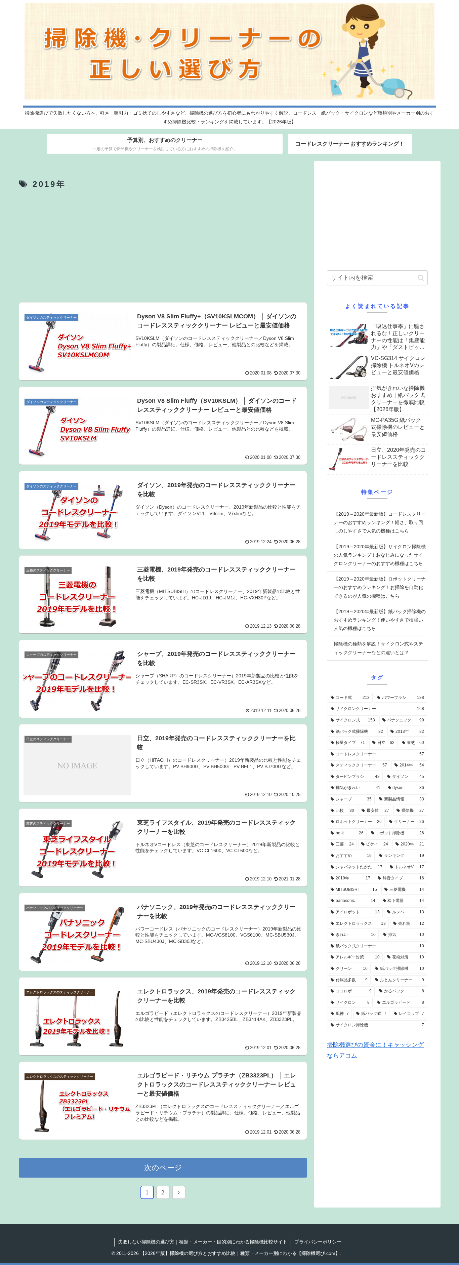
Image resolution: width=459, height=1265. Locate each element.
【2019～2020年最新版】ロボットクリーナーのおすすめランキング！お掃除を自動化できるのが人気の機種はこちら (380, 587)
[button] (421, 278)
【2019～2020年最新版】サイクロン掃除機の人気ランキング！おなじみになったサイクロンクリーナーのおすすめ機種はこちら (380, 555)
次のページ (163, 1167)
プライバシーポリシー (317, 1241)
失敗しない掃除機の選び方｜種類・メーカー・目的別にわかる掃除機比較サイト (202, 1241)
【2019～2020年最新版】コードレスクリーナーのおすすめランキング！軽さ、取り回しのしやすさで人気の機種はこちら (380, 522)
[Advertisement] (163, 247)
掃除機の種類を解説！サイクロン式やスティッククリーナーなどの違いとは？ (378, 648)
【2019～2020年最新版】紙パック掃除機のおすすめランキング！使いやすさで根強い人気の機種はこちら (380, 620)
